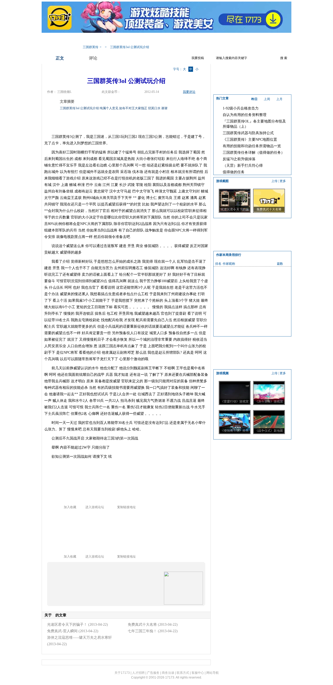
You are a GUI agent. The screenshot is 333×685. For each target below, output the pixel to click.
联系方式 (183, 673)
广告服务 (153, 673)
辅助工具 (173, 39)
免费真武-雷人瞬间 (62, 631)
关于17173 (122, 673)
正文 (60, 58)
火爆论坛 (235, 39)
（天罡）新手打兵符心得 (243, 165)
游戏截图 (214, 39)
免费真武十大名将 (142, 624)
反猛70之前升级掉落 (239, 159)
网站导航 (212, 673)
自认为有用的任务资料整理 (244, 115)
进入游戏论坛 (94, 507)
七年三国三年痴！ (142, 631)
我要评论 (189, 92)
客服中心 (197, 673)
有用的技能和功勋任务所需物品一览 (252, 146)
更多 (283, 181)
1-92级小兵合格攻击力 (241, 108)
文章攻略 (152, 39)
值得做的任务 (234, 172)
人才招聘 (138, 673)
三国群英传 (90, 47)
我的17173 (89, 39)
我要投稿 (197, 58)
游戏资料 (131, 39)
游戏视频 (194, 39)
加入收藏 (70, 507)
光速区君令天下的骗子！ (67, 624)
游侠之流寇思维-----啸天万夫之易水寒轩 (79, 637)
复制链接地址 (126, 507)
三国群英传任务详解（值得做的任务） (254, 152)
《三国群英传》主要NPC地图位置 (250, 139)
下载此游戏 (258, 39)
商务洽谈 (168, 673)
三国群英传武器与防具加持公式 (248, 133)
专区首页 (110, 39)
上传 (274, 181)
